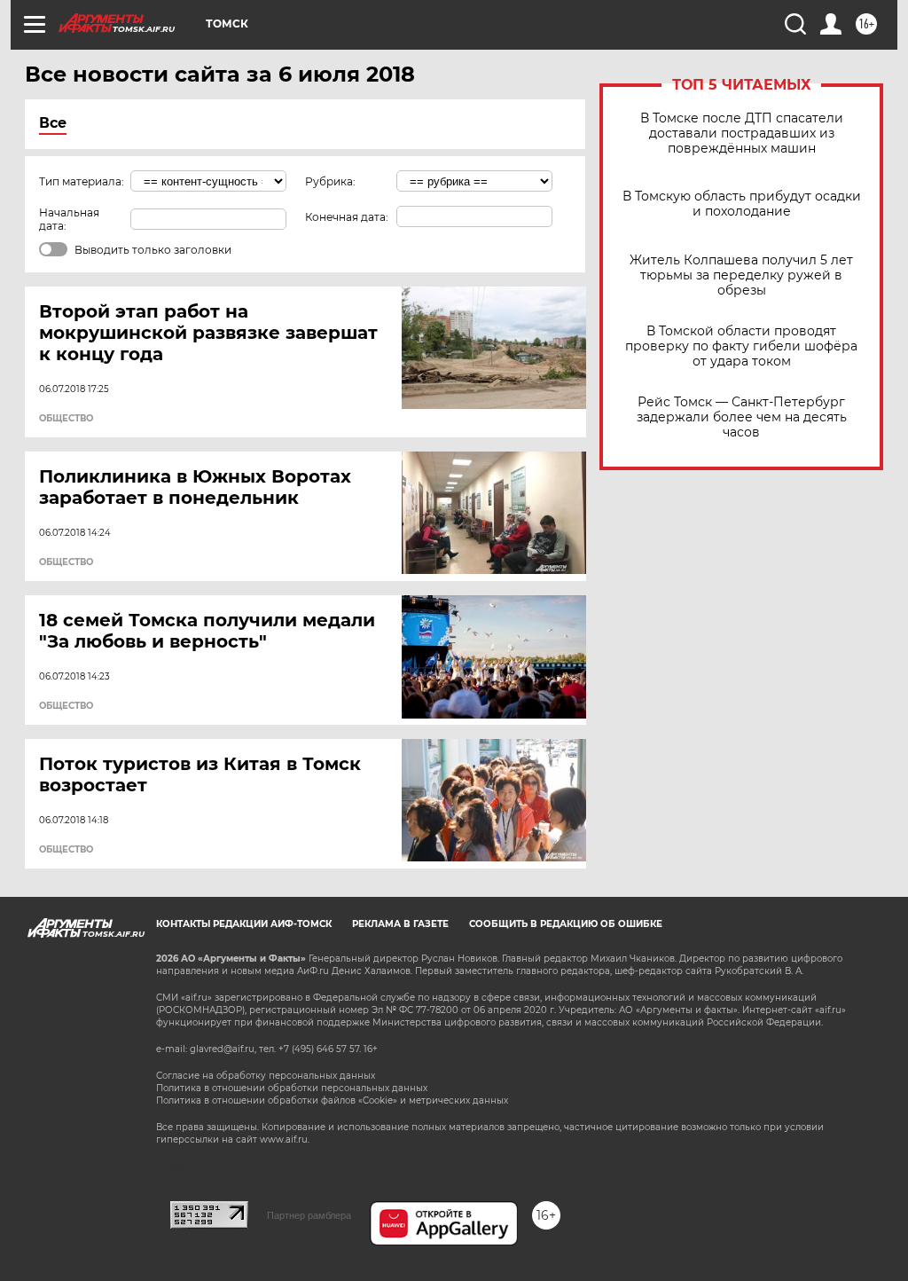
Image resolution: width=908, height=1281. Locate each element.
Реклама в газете (400, 924)
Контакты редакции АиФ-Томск (244, 924)
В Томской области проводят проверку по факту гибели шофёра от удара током (741, 346)
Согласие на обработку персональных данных (265, 1075)
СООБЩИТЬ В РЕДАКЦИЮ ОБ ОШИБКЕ (565, 924)
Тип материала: (81, 181)
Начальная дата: (69, 219)
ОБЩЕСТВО (66, 418)
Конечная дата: (346, 217)
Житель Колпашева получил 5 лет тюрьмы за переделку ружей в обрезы (741, 275)
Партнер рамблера (309, 1215)
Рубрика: (330, 181)
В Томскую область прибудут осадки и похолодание (741, 204)
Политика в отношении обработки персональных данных (291, 1088)
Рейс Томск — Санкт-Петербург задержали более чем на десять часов (742, 417)
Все (53, 122)
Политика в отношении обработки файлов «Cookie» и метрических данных (332, 1100)
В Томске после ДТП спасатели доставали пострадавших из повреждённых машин (741, 133)
